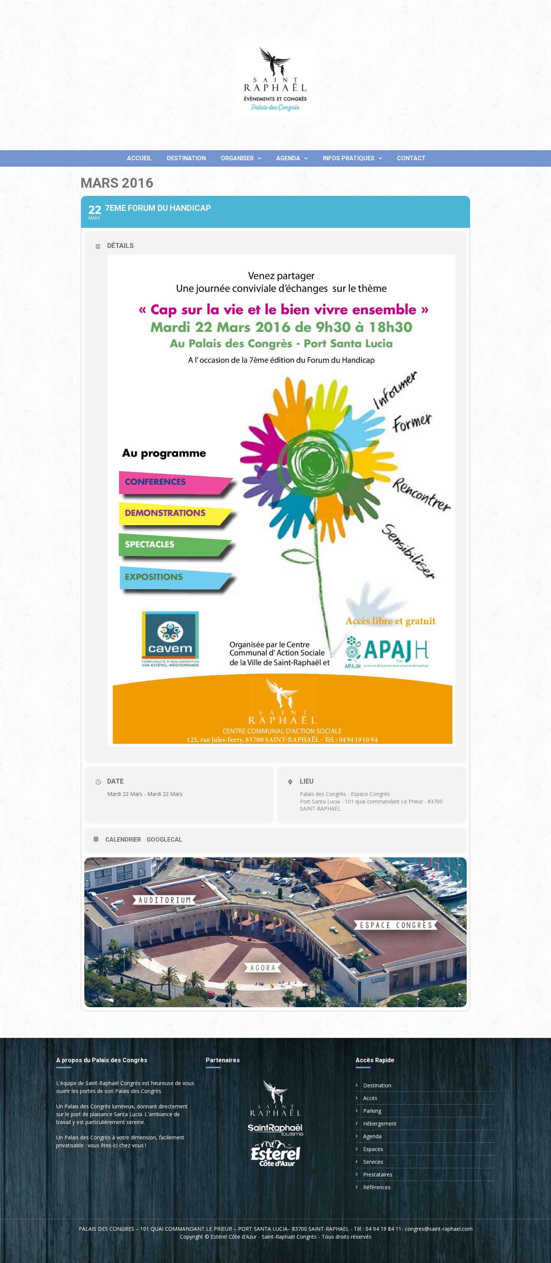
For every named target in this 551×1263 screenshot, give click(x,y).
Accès (370, 1098)
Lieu (307, 781)
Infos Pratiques (348, 158)
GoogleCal (164, 839)
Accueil (139, 158)
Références (377, 1187)
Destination (186, 158)
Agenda (288, 158)
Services (373, 1161)
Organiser (237, 158)
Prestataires (377, 1174)
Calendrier (123, 839)
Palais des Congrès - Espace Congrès (345, 793)
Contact (411, 158)
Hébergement (380, 1123)
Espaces (373, 1149)
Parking (372, 1110)
